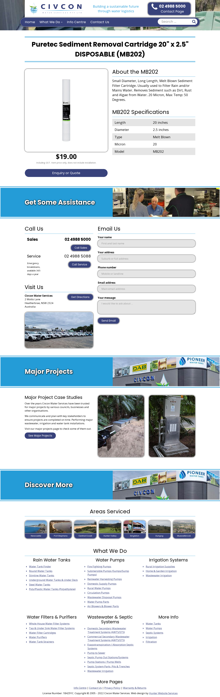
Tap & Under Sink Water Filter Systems (52, 628)
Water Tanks (153, 623)
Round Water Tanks (40, 571)
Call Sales (81, 248)
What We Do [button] (50, 22)
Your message (107, 297)
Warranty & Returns (134, 688)
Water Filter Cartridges (42, 632)
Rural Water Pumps (99, 588)
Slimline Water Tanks (41, 575)
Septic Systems (154, 632)
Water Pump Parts (98, 601)
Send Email (108, 320)
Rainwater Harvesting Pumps (104, 579)
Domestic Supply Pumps (101, 583)
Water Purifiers (38, 637)
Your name (105, 237)
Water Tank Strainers (41, 641)
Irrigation (151, 637)
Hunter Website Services (163, 693)
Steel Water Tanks (39, 584)
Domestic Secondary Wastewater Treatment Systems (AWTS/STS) (106, 630)
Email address (106, 282)
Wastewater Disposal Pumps (104, 597)
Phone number (107, 267)
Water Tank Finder (40, 566)
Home (30, 22)
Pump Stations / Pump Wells (104, 662)
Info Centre (76, 22)
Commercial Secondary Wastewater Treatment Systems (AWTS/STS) (108, 638)
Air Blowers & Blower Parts (103, 606)
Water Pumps (154, 628)
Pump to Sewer (96, 653)
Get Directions (80, 297)
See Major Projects (40, 435)
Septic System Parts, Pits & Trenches (108, 666)
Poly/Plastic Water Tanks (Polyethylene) (52, 589)
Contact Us (99, 22)
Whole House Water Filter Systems (49, 623)
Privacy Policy (112, 688)
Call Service (79, 264)
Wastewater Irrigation (159, 575)
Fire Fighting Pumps (99, 566)
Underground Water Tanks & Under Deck (53, 580)
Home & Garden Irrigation (161, 571)
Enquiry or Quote (66, 173)
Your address (106, 252)
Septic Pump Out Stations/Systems (107, 657)
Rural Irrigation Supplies (160, 566)
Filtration (151, 641)
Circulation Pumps (98, 592)
